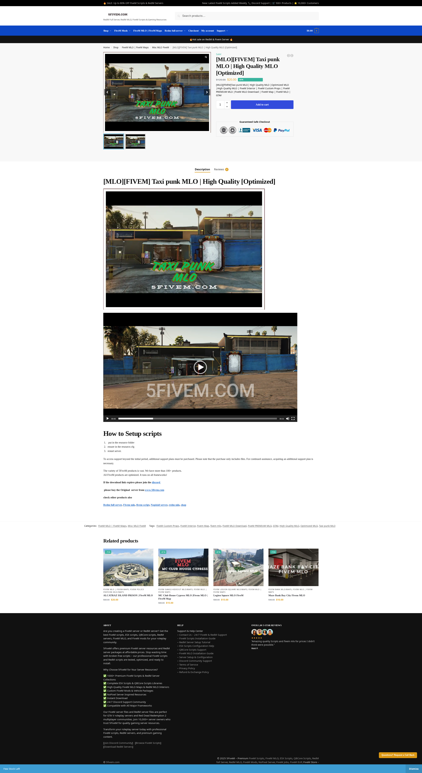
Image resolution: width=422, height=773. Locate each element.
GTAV (275, 525)
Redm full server (112, 505)
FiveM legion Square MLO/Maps (230, 589)
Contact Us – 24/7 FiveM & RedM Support (203, 634)
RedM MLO (235, 762)
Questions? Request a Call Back (398, 755)
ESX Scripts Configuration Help (196, 645)
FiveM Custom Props (168, 525)
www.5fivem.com (154, 490)
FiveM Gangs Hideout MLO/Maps (175, 589)
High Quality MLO (289, 525)
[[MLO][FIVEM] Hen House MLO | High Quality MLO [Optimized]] (288, 55)
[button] (207, 92)
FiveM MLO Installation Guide (196, 653)
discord (156, 482)
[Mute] (287, 418)
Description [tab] (202, 169)
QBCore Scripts (302, 758)
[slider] (197, 418)
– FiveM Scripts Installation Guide (196, 638)
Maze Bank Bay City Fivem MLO (286, 595)
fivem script (142, 505)
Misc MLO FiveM (160, 47)
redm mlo (174, 505)
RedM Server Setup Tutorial (194, 642)
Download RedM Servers (118, 746)
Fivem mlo (129, 505)
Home (106, 47)
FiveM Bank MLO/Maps (280, 589)
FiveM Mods (250, 762)
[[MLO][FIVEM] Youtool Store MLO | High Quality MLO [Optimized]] (291, 55)
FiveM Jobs (282, 762)
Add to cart (262, 104)
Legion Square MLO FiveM (228, 595)
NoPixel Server (267, 762)
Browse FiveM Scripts (148, 742)
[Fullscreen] (293, 418)
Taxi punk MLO (327, 525)
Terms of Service (188, 664)
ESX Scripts (286, 758)
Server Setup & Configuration (196, 657)
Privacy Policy (187, 668)
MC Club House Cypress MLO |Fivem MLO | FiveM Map (183, 597)
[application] (200, 367)
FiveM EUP (296, 762)
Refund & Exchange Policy (194, 672)
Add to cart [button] (128, 606)
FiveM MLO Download (235, 525)
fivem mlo (215, 525)
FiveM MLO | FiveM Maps (135, 47)
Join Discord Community (118, 742)
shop (183, 505)
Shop (115, 47)
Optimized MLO (309, 525)
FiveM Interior (188, 525)
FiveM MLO (272, 758)
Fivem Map (203, 525)
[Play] (107, 418)
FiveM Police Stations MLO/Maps (123, 590)
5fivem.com (113, 762)
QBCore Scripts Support (192, 649)
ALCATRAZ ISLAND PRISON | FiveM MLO (128, 595)
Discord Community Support (195, 660)
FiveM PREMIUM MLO (260, 525)
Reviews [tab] (220, 169)
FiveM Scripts (256, 758)
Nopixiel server (159, 505)
